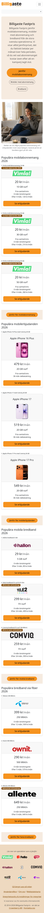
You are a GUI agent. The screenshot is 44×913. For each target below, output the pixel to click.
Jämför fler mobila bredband (22, 679)
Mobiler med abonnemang (22, 82)
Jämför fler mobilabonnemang (22, 315)
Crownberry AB (15, 908)
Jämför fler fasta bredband (22, 837)
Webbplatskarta (33, 891)
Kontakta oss (29, 908)
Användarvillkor (10, 891)
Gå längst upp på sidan (22, 886)
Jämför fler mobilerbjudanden (22, 520)
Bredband (22, 89)
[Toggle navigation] (39, 4)
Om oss (22, 891)
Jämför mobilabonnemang (22, 72)
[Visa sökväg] (40, 11)
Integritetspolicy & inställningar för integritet (22, 896)
